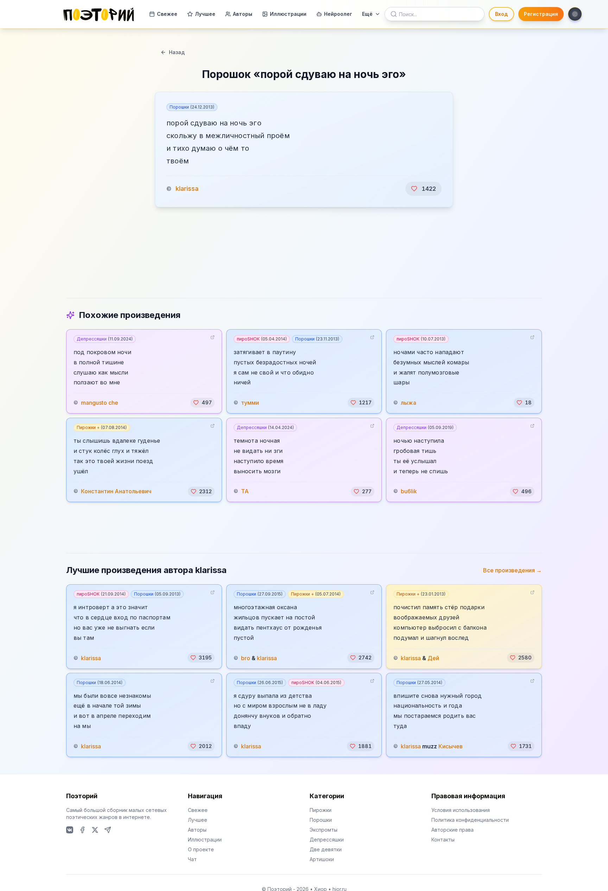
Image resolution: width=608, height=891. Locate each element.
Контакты (443, 840)
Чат (192, 859)
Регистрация (541, 14)
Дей (433, 657)
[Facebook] (82, 829)
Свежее (167, 14)
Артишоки (322, 859)
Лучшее (205, 14)
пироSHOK (262, 339)
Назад (177, 52)
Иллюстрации (288, 14)
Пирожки (320, 810)
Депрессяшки (105, 339)
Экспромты (323, 830)
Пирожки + (102, 427)
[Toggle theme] (575, 14)
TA (245, 491)
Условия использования (460, 810)
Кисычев (450, 746)
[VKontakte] (69, 829)
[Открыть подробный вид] (212, 337)
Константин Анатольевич (116, 491)
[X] (95, 829)
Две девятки (326, 849)
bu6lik (409, 491)
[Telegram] (107, 829)
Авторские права (452, 830)
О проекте (201, 849)
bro (245, 657)
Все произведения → (512, 570)
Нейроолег (338, 14)
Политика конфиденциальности (470, 820)
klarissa (187, 188)
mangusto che (99, 402)
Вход (501, 14)
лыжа (408, 402)
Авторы (242, 14)
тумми (250, 402)
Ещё (367, 14)
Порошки (192, 107)
